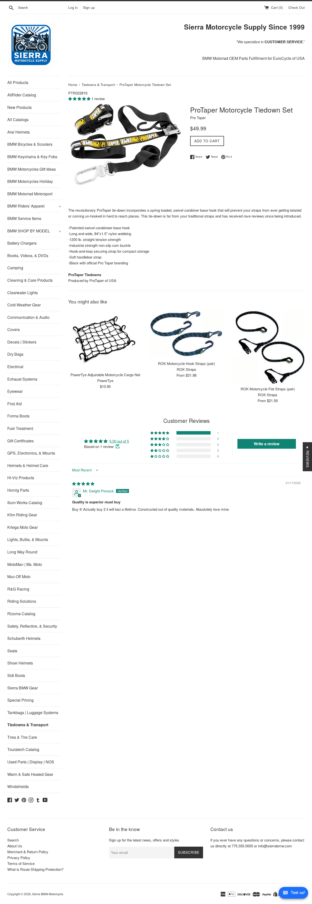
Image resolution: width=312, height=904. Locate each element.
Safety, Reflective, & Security (32, 626)
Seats (12, 651)
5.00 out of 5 (119, 441)
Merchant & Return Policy (27, 851)
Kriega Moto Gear (22, 527)
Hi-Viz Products (20, 477)
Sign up (89, 7)
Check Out (296, 7)
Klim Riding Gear (22, 515)
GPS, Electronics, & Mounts (31, 453)
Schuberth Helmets (23, 638)
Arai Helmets (18, 132)
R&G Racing (18, 589)
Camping (15, 267)
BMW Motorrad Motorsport (29, 194)
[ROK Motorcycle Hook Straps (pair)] (186, 334)
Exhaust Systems (22, 379)
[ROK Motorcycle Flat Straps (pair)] (268, 347)
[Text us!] (293, 894)
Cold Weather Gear (24, 305)
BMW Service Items (24, 218)
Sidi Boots (16, 675)
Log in (73, 7)
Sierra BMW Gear (22, 688)
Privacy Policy (18, 857)
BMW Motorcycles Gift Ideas (31, 169)
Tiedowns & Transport (27, 724)
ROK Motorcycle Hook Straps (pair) (186, 363)
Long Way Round (22, 552)
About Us (14, 845)
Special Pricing (20, 700)
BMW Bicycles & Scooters (29, 144)
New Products (19, 107)
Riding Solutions (21, 601)
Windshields (18, 786)
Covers (13, 329)
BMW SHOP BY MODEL (34, 231)
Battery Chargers (22, 243)
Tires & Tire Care (22, 737)
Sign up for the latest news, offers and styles (144, 839)
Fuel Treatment (20, 428)
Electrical (15, 366)
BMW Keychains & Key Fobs (32, 156)
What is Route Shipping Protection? (35, 869)
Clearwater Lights (22, 292)
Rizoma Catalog (21, 613)
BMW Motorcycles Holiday (30, 181)
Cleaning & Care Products (30, 280)
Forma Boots (18, 416)
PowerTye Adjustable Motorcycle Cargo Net (105, 374)
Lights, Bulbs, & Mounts (27, 539)
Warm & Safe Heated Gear (30, 774)
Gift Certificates (20, 441)
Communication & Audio (28, 317)
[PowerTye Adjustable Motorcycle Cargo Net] (105, 339)
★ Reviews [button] (307, 457)
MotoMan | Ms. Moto (24, 564)
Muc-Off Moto (18, 576)
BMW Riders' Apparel (34, 206)
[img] (83, 483)
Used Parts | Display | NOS (30, 762)
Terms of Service (21, 863)
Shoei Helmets (20, 663)
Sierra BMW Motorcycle (47, 894)
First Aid (14, 403)
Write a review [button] (266, 444)
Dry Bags (15, 354)
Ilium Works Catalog (24, 502)
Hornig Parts (18, 490)
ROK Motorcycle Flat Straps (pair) (268, 388)
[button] (79, 98)
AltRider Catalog (21, 95)
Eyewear (15, 391)
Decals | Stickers (21, 342)
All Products (17, 82)
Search (13, 839)
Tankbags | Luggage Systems (32, 712)
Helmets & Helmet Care (27, 465)
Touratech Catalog (23, 749)
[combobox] (42, 7)
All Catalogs (18, 119)
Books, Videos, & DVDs (27, 255)
